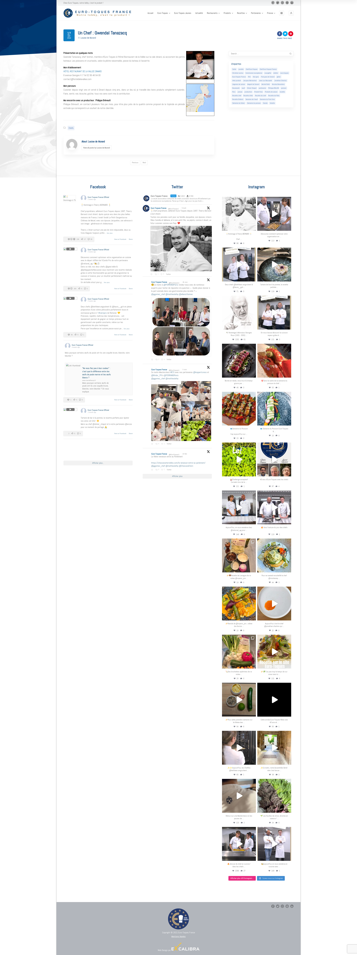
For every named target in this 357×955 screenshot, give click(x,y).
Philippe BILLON (273, 88)
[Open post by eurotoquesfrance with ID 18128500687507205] (239, 748)
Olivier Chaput (251, 88)
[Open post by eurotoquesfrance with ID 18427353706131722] (239, 361)
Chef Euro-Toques (251, 69)
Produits (227, 13)
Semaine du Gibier (238, 103)
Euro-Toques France (239, 77)
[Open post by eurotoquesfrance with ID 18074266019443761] (239, 264)
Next (144, 162)
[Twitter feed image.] (181, 248)
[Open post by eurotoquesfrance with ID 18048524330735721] (239, 603)
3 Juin (185, 369)
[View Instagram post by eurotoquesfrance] (253, 227)
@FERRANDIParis (170, 284)
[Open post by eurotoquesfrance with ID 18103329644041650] (239, 409)
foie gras (256, 77)
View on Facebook (120, 239)
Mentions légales (178, 936)
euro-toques (284, 73)
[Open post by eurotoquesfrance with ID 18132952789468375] (274, 844)
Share (131, 239)
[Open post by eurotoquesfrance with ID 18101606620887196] (274, 313)
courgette (268, 73)
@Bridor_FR (156, 375)
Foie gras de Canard (267, 77)
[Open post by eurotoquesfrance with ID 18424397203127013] (239, 700)
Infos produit (236, 81)
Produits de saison (271, 92)
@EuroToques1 (173, 209)
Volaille (272, 103)
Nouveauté (235, 88)
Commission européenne (254, 73)
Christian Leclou (237, 73)
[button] (291, 13)
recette (282, 92)
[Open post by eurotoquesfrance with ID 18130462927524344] (274, 409)
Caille (234, 69)
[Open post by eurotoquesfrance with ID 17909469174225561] (239, 507)
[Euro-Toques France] (98, 13)
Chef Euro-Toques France (268, 69)
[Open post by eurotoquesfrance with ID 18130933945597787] (274, 459)
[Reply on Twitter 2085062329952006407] (152, 274)
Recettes (241, 13)
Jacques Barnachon (250, 81)
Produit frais (258, 92)
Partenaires (256, 13)
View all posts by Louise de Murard (96, 147)
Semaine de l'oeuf (252, 99)
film (249, 77)
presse (240, 92)
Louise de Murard (88, 37)
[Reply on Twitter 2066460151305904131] (152, 360)
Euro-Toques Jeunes (182, 13)
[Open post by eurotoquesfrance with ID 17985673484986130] (274, 652)
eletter (275, 73)
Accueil (150, 13)
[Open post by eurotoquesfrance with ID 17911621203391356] (239, 555)
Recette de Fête (273, 96)
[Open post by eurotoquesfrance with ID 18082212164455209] (274, 555)
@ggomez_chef (158, 294)
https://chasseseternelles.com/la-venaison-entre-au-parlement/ (178, 462)
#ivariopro (102, 312)
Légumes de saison (238, 84)
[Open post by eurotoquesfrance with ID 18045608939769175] (274, 700)
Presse (270, 13)
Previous (135, 162)
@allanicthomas (186, 294)
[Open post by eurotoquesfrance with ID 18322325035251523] (274, 507)
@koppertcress (200, 372)
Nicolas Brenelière (278, 84)
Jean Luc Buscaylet (265, 81)
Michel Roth (266, 84)
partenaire (262, 88)
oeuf (243, 88)
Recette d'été (248, 96)
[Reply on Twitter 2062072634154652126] (152, 444)
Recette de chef (260, 96)
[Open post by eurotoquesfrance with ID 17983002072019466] (239, 313)
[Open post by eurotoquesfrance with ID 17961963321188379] (274, 214)
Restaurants (212, 13)
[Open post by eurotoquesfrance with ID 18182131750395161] (239, 459)
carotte (240, 69)
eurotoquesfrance (239, 199)
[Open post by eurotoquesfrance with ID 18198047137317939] (274, 361)
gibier (279, 77)
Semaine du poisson (254, 103)
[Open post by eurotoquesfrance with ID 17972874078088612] (274, 264)
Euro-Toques (162, 13)
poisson (283, 88)
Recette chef (236, 96)
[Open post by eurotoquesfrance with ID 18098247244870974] (239, 652)
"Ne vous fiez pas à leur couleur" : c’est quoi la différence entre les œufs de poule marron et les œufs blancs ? (96, 373)
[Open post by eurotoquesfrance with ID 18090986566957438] (239, 844)
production (248, 92)
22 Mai (185, 454)
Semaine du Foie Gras (267, 99)
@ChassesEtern (186, 465)
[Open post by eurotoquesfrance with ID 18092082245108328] (239, 214)
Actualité (199, 13)
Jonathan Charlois (280, 81)
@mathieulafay (172, 294)
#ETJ (172, 372)
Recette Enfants (237, 99)
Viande (265, 103)
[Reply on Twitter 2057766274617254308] (152, 470)
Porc (233, 92)
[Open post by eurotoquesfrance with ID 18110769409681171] (274, 603)
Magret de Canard (253, 84)
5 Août (184, 208)
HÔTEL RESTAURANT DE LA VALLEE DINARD (82, 71)
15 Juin (185, 282)
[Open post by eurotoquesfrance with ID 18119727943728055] (274, 748)
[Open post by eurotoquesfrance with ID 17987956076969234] (274, 796)
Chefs (71, 128)
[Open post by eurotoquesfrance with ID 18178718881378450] (239, 796)
